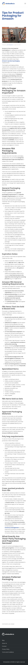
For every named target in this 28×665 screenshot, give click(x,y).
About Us (4, 643)
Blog (3, 640)
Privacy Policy (5, 649)
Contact (4, 646)
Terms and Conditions (8, 652)
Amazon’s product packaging (11, 61)
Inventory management (12, 527)
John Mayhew (10, 44)
